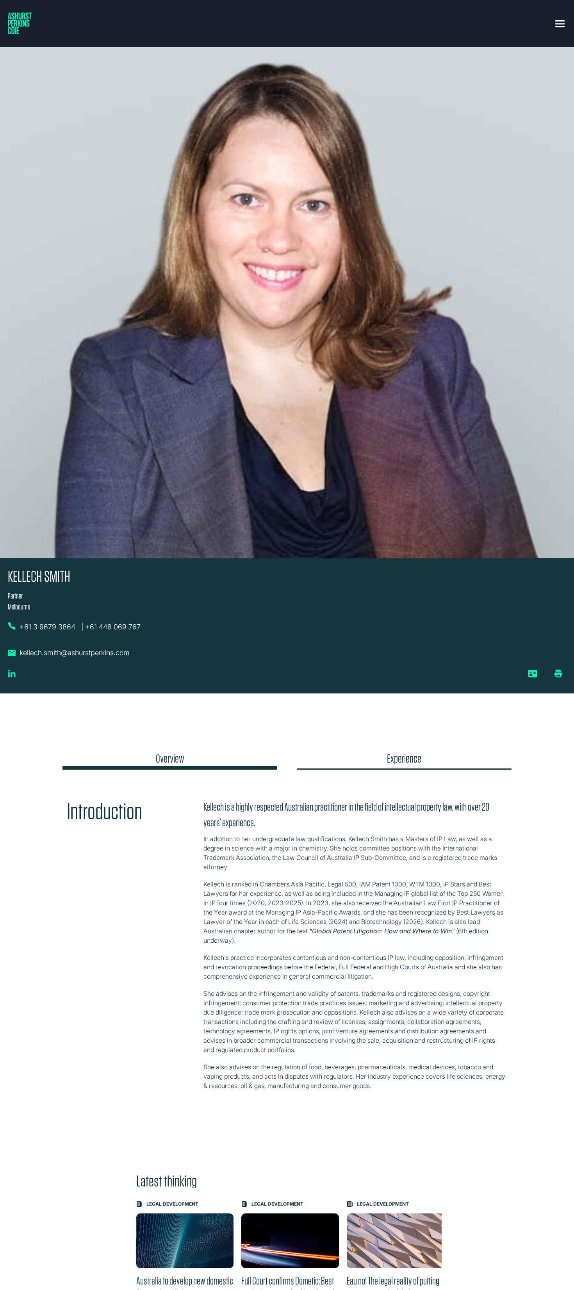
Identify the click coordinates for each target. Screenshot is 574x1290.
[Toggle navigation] (560, 22)
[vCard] (533, 677)
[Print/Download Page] (558, 673)
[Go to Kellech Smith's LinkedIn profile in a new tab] (12, 677)
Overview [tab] (170, 758)
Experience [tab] (404, 758)
